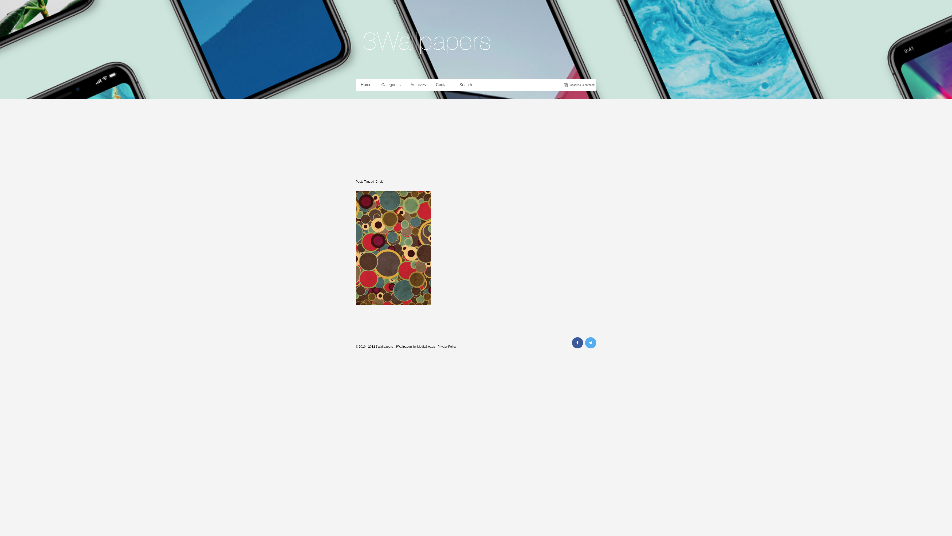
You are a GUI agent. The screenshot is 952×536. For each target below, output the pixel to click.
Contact (442, 85)
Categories (391, 85)
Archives (418, 85)
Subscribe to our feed (582, 84)
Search (465, 85)
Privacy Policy (447, 346)
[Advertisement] (476, 136)
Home (366, 85)
